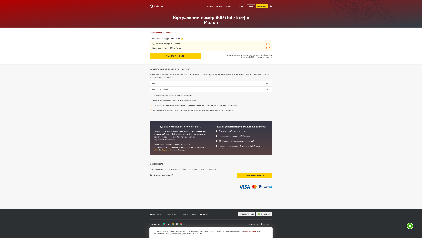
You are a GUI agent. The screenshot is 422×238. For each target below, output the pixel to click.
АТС (155, 150)
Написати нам (248, 214)
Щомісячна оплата (156, 39)
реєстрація (261, 6)
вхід (251, 6)
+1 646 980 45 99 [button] (172, 214)
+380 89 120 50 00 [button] (205, 214)
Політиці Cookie (250, 231)
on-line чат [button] (265, 214)
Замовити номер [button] (175, 56)
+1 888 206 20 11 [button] (157, 214)
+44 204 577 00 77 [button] (189, 214)
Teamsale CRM (167, 150)
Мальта (170, 33)
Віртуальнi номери (158, 33)
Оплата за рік (175, 39)
